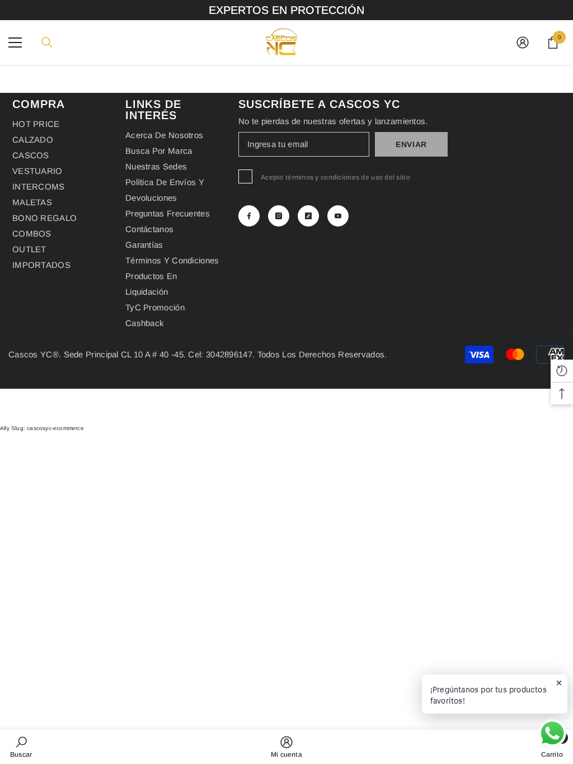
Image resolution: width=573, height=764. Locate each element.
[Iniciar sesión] (522, 42)
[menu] (15, 42)
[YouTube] (338, 216)
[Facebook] (249, 216)
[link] (21, 747)
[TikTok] (308, 216)
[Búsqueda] (47, 42)
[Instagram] (278, 216)
